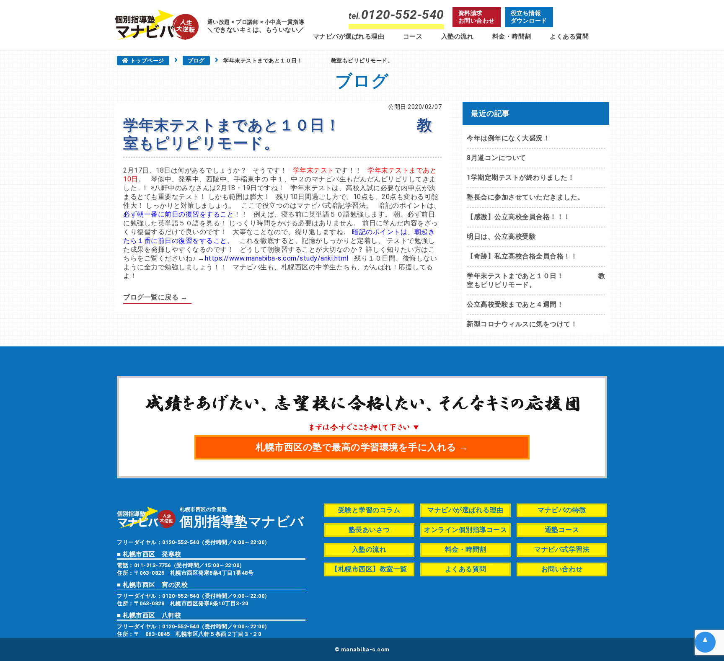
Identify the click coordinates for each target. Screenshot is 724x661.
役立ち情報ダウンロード (529, 17)
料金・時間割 (511, 36)
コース (413, 36)
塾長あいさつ (369, 530)
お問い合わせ (562, 569)
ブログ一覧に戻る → (155, 297)
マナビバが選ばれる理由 (349, 36)
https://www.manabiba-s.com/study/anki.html (277, 258)
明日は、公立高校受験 (501, 236)
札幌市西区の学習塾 (242, 517)
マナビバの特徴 (562, 510)
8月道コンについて (496, 158)
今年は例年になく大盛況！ (508, 138)
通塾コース (562, 530)
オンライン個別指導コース (465, 530)
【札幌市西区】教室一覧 (369, 569)
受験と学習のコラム (369, 510)
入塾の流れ (457, 36)
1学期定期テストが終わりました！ (520, 177)
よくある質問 (569, 36)
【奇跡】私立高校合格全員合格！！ (522, 256)
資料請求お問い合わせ (476, 17)
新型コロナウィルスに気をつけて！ (522, 324)
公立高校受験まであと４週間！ (515, 304)
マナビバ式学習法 (562, 549)
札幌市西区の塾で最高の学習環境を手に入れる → (362, 447)
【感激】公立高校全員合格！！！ (519, 217)
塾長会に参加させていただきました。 (525, 197)
